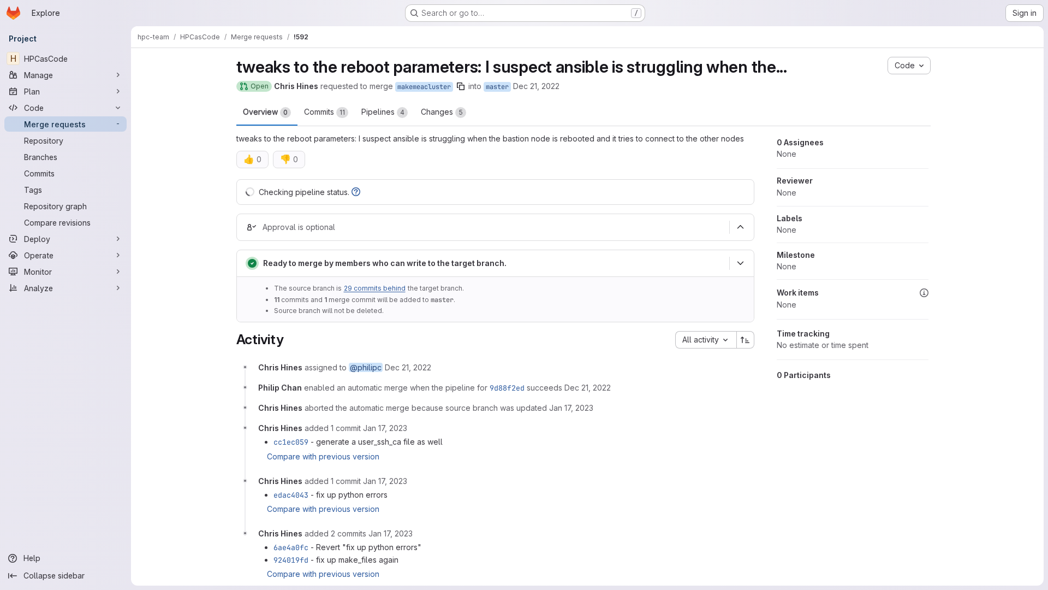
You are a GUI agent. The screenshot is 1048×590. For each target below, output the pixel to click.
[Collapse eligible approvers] (740, 227)
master (497, 86)
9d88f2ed (507, 388)
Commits (324, 111)
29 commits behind (375, 288)
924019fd (290, 560)
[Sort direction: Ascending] (745, 340)
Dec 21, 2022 (536, 86)
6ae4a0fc (290, 547)
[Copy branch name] (460, 86)
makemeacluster (424, 86)
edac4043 (290, 495)
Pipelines (382, 111)
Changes (442, 111)
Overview (265, 111)
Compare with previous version (323, 456)
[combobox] (705, 340)
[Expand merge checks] (740, 263)
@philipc (366, 367)
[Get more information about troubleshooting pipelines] (356, 192)
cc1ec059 (290, 442)
